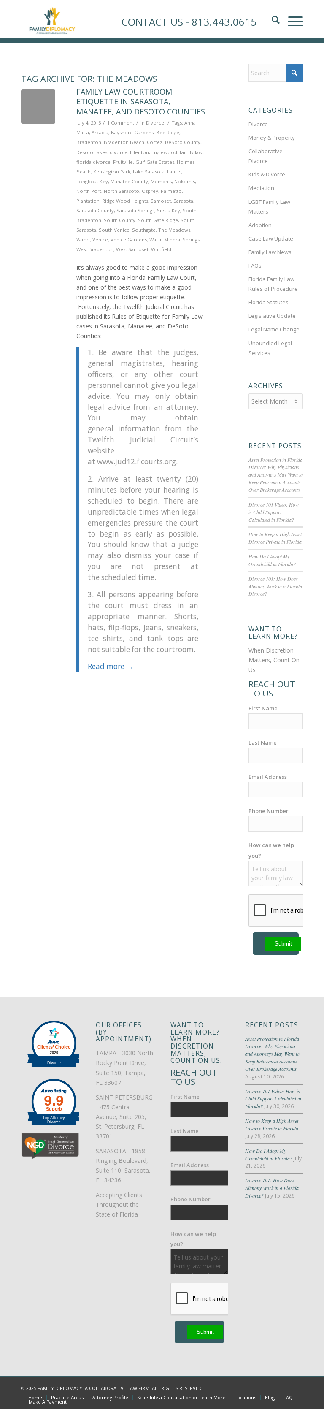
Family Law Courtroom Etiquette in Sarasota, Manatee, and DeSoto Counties (140, 102)
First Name (263, 708)
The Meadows (174, 230)
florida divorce (93, 162)
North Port (88, 191)
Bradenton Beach (124, 142)
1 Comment (120, 122)
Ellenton (139, 152)
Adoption (260, 225)
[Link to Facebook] (258, 1387)
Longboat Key (92, 181)
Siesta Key (168, 210)
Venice (100, 239)
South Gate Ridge (158, 220)
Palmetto (171, 191)
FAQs (255, 265)
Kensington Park (111, 171)
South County (119, 220)
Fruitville (123, 162)
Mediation (261, 188)
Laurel (174, 171)
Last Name (262, 742)
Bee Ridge (167, 132)
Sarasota (183, 201)
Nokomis (184, 181)
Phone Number (268, 811)
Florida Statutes (268, 302)
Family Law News (270, 252)
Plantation (88, 201)
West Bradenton (94, 249)
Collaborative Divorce (265, 156)
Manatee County (129, 181)
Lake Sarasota (149, 171)
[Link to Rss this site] (296, 1387)
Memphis (161, 181)
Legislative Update (272, 316)
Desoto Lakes (91, 152)
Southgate (144, 230)
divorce (118, 152)
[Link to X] (271, 1387)
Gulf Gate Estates (154, 162)
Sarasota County (95, 210)
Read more (110, 666)
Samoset (161, 201)
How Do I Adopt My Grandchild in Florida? (272, 560)
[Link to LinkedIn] (284, 1387)
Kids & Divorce (266, 174)
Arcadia (100, 132)
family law (191, 152)
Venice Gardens (129, 239)
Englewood (164, 152)
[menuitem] (35, 1397)
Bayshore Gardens (132, 132)
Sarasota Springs (135, 210)
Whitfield (161, 249)
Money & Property (271, 137)
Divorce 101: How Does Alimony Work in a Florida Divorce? (275, 586)
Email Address (267, 776)
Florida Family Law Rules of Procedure (273, 284)
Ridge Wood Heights (125, 201)
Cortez (154, 142)
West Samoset (132, 249)
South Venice (114, 230)
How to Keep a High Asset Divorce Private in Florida (275, 538)
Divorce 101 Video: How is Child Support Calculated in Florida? (273, 512)
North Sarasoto (121, 191)
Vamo (83, 239)
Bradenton (88, 142)
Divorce (155, 122)
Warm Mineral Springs (174, 239)
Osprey (150, 191)
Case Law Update (270, 238)
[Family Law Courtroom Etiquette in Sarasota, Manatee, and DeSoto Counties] (38, 106)
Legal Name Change (274, 329)
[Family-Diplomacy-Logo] (52, 19)
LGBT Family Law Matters (269, 206)
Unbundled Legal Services (270, 348)
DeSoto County (182, 142)
